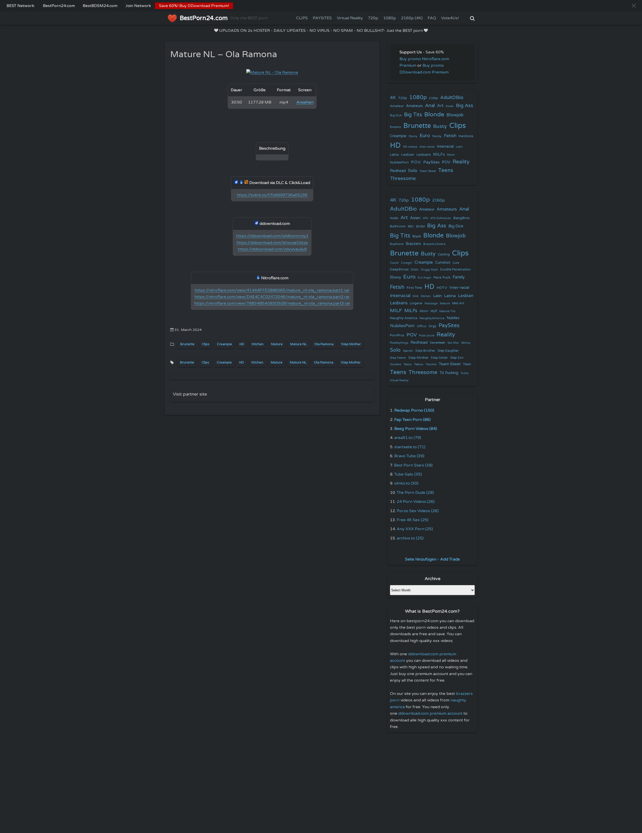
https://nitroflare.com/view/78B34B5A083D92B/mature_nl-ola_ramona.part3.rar (272, 303)
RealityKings (399, 342)
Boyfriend (397, 244)
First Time (414, 288)
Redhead (398, 170)
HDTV (442, 288)
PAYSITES (322, 18)
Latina (394, 155)
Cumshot (442, 262)
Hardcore (466, 136)
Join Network (138, 5)
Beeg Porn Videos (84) (415, 428)
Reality (461, 162)
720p (373, 18)
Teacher (431, 364)
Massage (431, 303)
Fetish (450, 135)
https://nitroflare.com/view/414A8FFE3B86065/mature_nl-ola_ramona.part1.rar (272, 290)
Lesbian (407, 154)
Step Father (398, 357)
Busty (440, 126)
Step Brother (425, 351)
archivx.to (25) (410, 538)
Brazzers (395, 127)
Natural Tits (447, 311)
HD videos (410, 146)
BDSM (420, 226)
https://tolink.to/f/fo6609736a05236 (272, 195)
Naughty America (403, 318)
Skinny (465, 342)
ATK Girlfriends (440, 218)
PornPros (397, 335)
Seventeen (437, 343)
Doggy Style (429, 269)
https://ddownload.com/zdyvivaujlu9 (272, 249)
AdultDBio (451, 97)
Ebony (413, 136)
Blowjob (454, 115)
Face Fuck (441, 277)
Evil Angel (424, 277)
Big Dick (396, 115)
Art (440, 105)
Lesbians (423, 154)
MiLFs (410, 310)
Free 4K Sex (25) (412, 519)
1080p (389, 18)
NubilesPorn (399, 162)
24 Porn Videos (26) (416, 501)
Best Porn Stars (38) (413, 465)
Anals (394, 218)
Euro (425, 135)
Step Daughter (448, 351)
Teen (467, 364)
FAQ (432, 18)
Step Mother (351, 344)
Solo (412, 170)
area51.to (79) (407, 437)
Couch (394, 262)
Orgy (432, 326)
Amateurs (414, 106)
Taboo (408, 364)
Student (395, 364)
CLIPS (302, 18)
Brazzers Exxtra (434, 244)
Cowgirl (406, 262)
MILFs (439, 154)
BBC (411, 226)
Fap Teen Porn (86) (412, 419)
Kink (416, 296)
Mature (277, 344)
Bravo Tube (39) (409, 455)
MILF (396, 311)
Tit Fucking (449, 373)
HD (241, 344)
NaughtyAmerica (432, 318)
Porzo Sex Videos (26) (418, 510)
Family (437, 136)
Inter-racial (427, 146)
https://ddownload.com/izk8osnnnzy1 (272, 235)
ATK (425, 218)
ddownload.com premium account (430, 713)
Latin (459, 146)
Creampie (224, 344)
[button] (634, 6)
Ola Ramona (324, 344)
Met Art (458, 303)
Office (421, 326)
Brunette (187, 344)
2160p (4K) (412, 18)
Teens (445, 170)
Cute (456, 262)
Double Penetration (455, 269)
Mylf (434, 311)
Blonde (434, 114)
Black (417, 236)
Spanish (408, 350)
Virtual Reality (350, 18)
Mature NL (298, 344)
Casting (444, 254)
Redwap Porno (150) (414, 410)
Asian (450, 106)
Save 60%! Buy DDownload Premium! (194, 5)
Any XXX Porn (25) (415, 528)
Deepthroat (399, 269)
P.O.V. (416, 162)
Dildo (415, 269)
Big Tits (413, 115)
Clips (205, 344)
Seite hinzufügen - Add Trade (432, 559)
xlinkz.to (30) (406, 483)
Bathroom (398, 226)
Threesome (403, 178)
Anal (430, 105)
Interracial (445, 146)
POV (446, 162)
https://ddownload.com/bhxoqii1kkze (272, 242)
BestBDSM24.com (100, 5)
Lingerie (416, 303)
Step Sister (439, 358)
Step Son (456, 358)
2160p (433, 98)
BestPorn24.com (59, 5)
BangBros (461, 218)
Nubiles (453, 318)
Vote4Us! (450, 18)
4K (393, 97)
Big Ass (464, 106)
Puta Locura (426, 335)
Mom (451, 154)
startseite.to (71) (409, 446)
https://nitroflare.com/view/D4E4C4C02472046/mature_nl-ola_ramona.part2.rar (272, 296)
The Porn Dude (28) (415, 492)
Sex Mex (453, 342)
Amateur (397, 106)
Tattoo (418, 364)
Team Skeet (428, 171)
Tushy (464, 373)
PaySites (431, 162)
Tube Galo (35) (408, 474)
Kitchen (258, 344)
